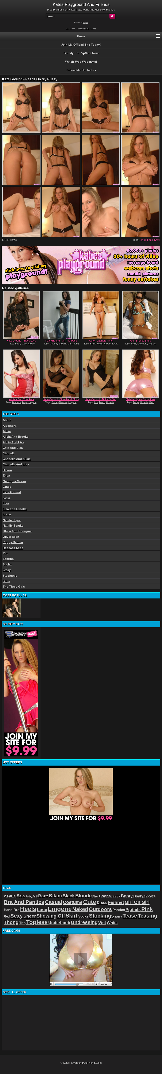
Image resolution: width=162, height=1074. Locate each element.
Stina (6, 581)
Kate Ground (12, 492)
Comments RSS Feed (86, 29)
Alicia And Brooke (15, 436)
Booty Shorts (144, 896)
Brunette (16, 402)
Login (85, 22)
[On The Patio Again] (61, 315)
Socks (83, 916)
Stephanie (10, 575)
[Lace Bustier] (11, 608)
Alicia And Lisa (13, 442)
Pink (151, 402)
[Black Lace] (21, 315)
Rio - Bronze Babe (140, 340)
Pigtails (152, 343)
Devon (7, 470)
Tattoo (115, 343)
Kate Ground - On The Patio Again (61, 342)
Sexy (157, 239)
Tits (22, 923)
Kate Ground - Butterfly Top (100, 399)
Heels (100, 343)
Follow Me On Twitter (81, 70)
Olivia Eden (11, 536)
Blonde (83, 895)
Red (7, 916)
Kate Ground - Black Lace (21, 340)
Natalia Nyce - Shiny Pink (140, 399)
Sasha (7, 564)
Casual (53, 343)
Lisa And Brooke (15, 508)
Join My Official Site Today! (81, 44)
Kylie (6, 497)
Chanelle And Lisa (16, 464)
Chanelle (9, 453)
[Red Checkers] (21, 374)
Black (143, 239)
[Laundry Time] (100, 315)
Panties (118, 910)
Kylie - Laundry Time (101, 340)
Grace (7, 486)
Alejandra (9, 425)
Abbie (7, 419)
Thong (75, 343)
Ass (96, 402)
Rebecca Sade (13, 547)
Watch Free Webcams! (81, 61)
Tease (130, 916)
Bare (43, 895)
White (112, 922)
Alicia (7, 431)
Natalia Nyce (12, 520)
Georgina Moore (14, 481)
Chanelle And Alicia (17, 458)
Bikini (92, 343)
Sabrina (8, 558)
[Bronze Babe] (140, 315)
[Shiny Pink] (140, 374)
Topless (37, 922)
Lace (150, 239)
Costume (72, 902)
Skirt (72, 915)
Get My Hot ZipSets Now (81, 53)
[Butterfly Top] (100, 374)
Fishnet (116, 902)
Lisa (6, 503)
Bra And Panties (24, 902)
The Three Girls (14, 586)
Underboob (59, 922)
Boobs (105, 896)
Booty (136, 402)
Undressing (84, 922)
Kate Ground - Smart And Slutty (61, 399)
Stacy (7, 569)
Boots (115, 896)
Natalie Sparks (13, 525)
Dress (102, 903)
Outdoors (142, 343)
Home (81, 36)
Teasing (147, 916)
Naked (31, 343)
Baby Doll (32, 896)
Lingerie (32, 402)
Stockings (101, 916)
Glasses (62, 402)
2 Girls (10, 896)
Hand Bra (11, 910)
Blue (95, 896)
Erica (6, 475)
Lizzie (7, 514)
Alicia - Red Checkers (21, 399)
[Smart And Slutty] (61, 374)
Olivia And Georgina (17, 531)
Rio (5, 553)
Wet (102, 922)
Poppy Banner (13, 542)
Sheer (29, 916)
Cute (89, 902)
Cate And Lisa (13, 447)
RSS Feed (70, 29)
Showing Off (64, 343)
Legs (24, 402)
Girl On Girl (137, 902)
